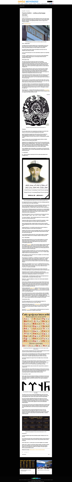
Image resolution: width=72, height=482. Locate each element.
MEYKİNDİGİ (32, 1)
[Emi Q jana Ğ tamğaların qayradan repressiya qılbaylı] (27, 464)
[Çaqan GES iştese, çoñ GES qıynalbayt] (44, 464)
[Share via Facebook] (22, 452)
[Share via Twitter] (24, 452)
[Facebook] (51, 3)
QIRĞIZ (22, 1)
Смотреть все (50, 458)
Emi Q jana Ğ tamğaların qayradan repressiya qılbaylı (26, 470)
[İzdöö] (52, 1)
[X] (49, 3)
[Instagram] (53, 3)
